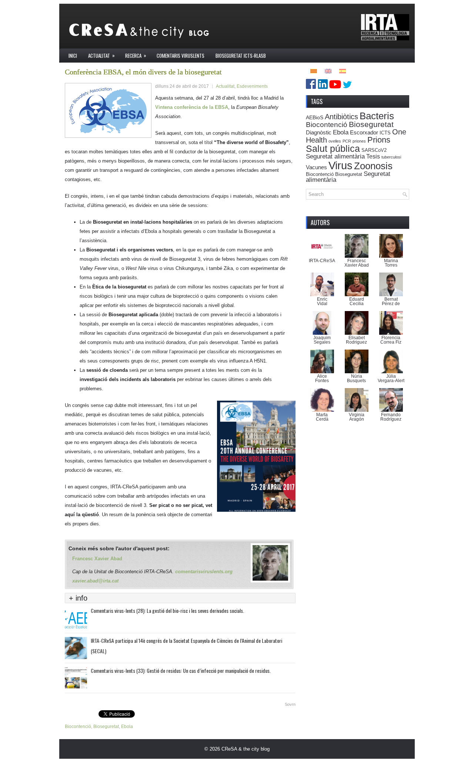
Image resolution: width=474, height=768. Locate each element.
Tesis (373, 156)
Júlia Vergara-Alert (391, 378)
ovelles (334, 141)
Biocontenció (78, 726)
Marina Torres (391, 263)
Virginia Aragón (356, 417)
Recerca (135, 55)
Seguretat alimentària (335, 156)
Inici (73, 55)
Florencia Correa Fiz (390, 340)
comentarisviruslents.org (204, 571)
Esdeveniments (252, 86)
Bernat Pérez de (391, 301)
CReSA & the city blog (245, 749)
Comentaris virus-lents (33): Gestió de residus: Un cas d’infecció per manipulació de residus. (181, 670)
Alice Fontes (322, 378)
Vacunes (316, 167)
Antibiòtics (341, 117)
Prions (378, 139)
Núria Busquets (356, 378)
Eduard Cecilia (356, 301)
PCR (347, 141)
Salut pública (333, 148)
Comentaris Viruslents (180, 55)
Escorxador (364, 132)
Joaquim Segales (322, 340)
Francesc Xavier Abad (97, 558)
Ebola (127, 726)
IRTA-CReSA (322, 260)
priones (359, 141)
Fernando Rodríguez (390, 417)
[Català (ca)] (313, 70)
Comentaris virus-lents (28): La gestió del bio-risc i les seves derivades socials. (167, 610)
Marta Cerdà (322, 417)
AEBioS (314, 117)
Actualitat (101, 55)
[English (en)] (328, 70)
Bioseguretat (106, 726)
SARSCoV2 (374, 150)
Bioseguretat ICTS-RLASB (241, 55)
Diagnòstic (318, 132)
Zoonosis (373, 165)
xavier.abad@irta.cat (95, 581)
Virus (340, 165)
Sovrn (290, 704)
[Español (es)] (342, 70)
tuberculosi (391, 157)
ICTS (385, 133)
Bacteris (377, 116)
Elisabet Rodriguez (356, 340)
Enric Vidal (322, 301)
